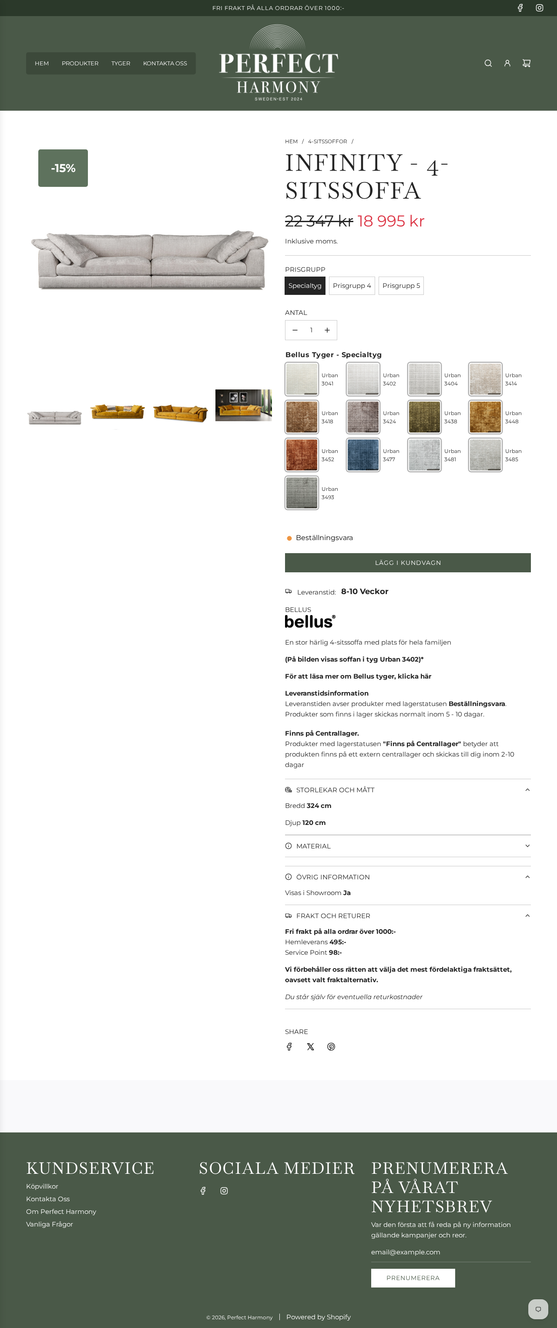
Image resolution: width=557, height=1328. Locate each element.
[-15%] (149, 381)
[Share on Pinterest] (331, 1048)
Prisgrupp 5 (401, 285)
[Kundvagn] (526, 63)
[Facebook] (520, 7)
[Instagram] (539, 7)
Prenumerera (413, 1278)
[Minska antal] (295, 330)
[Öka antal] (327, 330)
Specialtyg (305, 285)
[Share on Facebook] (289, 1048)
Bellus (298, 609)
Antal (296, 312)
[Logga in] (507, 63)
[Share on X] (310, 1048)
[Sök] (488, 63)
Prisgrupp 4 (352, 285)
